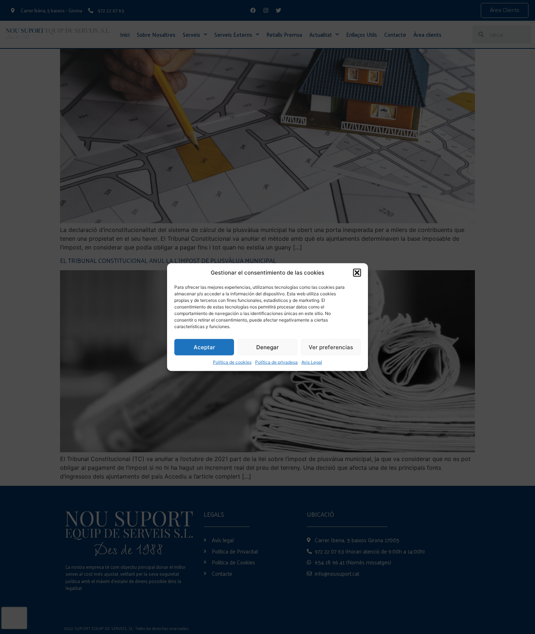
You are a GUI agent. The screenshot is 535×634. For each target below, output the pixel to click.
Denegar (267, 346)
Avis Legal (311, 362)
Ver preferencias (331, 346)
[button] (357, 272)
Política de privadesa (276, 362)
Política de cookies (232, 362)
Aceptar (204, 346)
